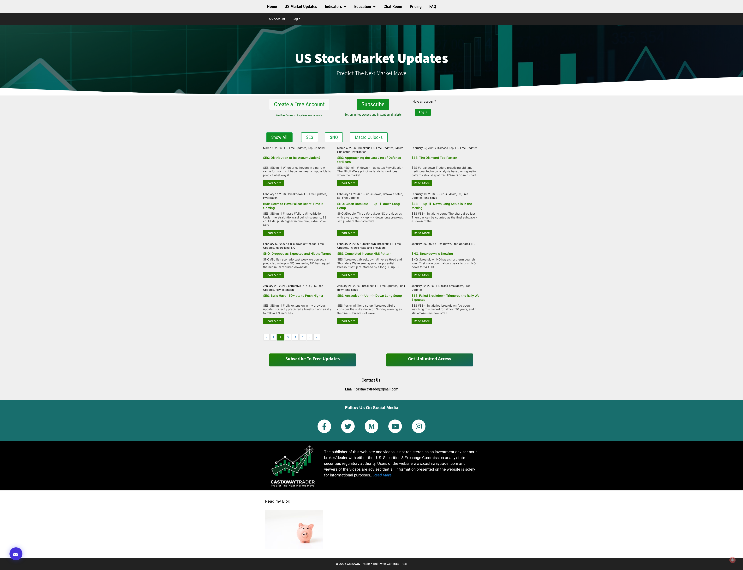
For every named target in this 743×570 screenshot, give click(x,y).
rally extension (285, 289)
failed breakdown (452, 285)
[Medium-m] (371, 426)
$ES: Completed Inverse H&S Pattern (364, 253)
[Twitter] (348, 426)
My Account (277, 19)
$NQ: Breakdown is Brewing (432, 253)
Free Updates (297, 148)
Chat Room (392, 6)
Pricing (416, 6)
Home (272, 6)
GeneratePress (397, 564)
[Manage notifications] (732, 560)
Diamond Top (445, 148)
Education (362, 6)
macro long (283, 247)
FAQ (432, 6)
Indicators (333, 6)
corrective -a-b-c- (299, 285)
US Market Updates (301, 6)
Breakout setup (392, 194)
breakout (364, 148)
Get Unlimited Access (429, 359)
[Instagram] (418, 426)
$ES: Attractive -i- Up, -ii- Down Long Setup (369, 295)
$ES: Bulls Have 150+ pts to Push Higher (293, 295)
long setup (430, 197)
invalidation (359, 151)
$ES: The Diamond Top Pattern (434, 158)
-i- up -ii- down (371, 194)
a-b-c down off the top (302, 243)
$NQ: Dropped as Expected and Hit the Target (297, 253)
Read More (273, 183)
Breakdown (295, 194)
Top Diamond (316, 148)
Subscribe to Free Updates (312, 359)
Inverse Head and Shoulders (367, 247)
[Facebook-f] (324, 426)
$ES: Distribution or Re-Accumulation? (291, 158)
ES (286, 148)
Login (296, 19)
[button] (15, 553)
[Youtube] (395, 426)
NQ (293, 247)
